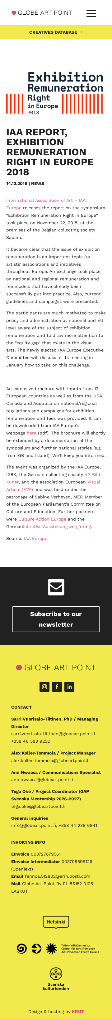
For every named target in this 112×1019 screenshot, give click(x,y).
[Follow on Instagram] (44, 687)
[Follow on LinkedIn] (69, 687)
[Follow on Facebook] (57, 687)
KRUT (78, 1011)
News (37, 183)
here (31, 432)
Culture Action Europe (42, 519)
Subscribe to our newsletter (56, 619)
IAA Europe (35, 538)
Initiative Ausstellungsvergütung (57, 526)
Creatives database (53, 32)
